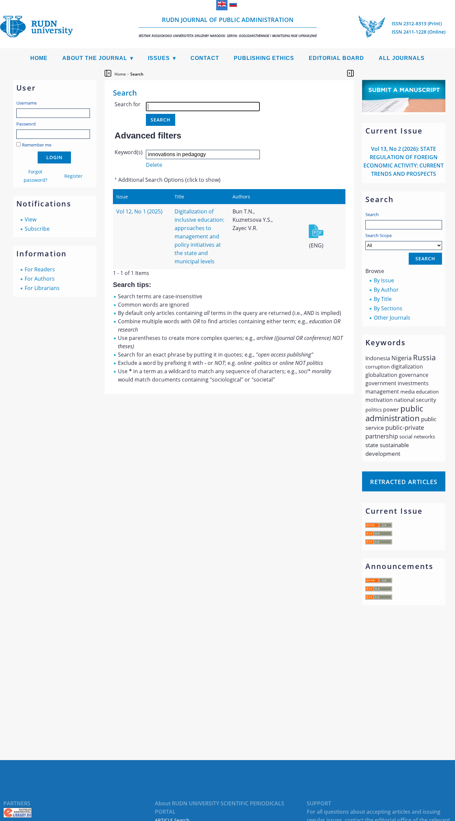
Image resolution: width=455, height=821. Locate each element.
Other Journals (392, 317)
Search (372, 214)
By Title (383, 299)
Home (39, 58)
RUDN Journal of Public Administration (228, 27)
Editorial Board (336, 58)
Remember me (36, 145)
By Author (386, 289)
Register (73, 176)
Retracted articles (403, 482)
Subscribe (37, 228)
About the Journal (94, 58)
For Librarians (42, 288)
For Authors (40, 278)
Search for (128, 104)
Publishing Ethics (264, 58)
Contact (205, 58)
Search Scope (378, 235)
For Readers (40, 269)
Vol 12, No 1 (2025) (139, 211)
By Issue (384, 280)
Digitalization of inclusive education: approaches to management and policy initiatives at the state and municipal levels (199, 236)
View (30, 219)
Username (26, 103)
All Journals (402, 58)
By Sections (388, 308)
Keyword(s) (129, 152)
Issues (159, 58)
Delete (154, 164)
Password (26, 124)
